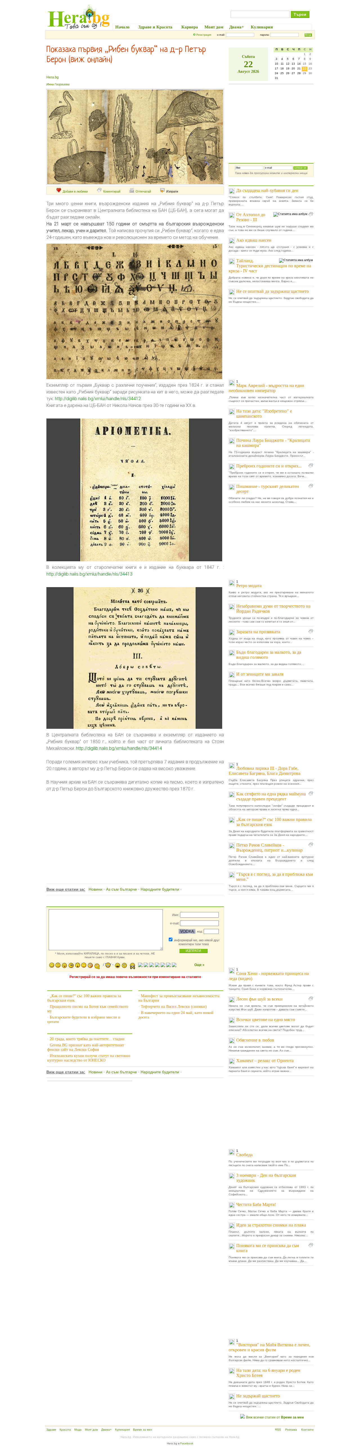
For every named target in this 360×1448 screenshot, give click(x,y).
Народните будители (160, 889)
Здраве (51, 1429)
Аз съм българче (121, 889)
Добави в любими (75, 191)
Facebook (186, 1443)
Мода (78, 1429)
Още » (199, 965)
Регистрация (203, 34)
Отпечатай (143, 191)
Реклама (291, 1429)
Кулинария (122, 1429)
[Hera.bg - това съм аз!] (79, 28)
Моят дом (91, 1429)
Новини (95, 889)
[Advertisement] (134, 832)
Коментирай (111, 191)
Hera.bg (52, 77)
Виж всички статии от (275, 1417)
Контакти (307, 1429)
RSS (278, 1429)
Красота (65, 1429)
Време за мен (142, 1429)
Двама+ (106, 1429)
